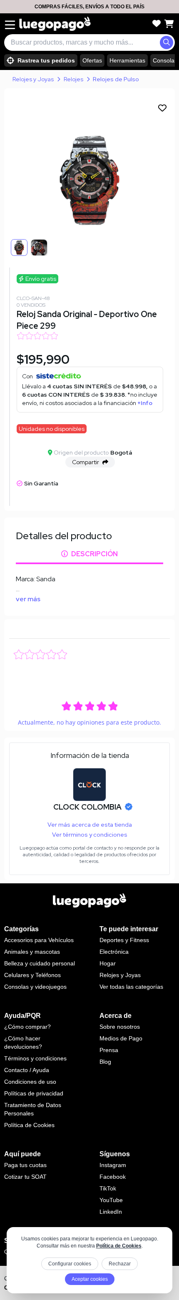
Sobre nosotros (119, 1026)
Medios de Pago (120, 1038)
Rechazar (120, 1264)
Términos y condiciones (35, 1058)
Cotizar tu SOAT (25, 1176)
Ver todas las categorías (131, 986)
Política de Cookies (119, 1246)
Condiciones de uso (30, 1081)
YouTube (111, 1200)
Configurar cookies (69, 1264)
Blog (105, 1061)
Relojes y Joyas (33, 79)
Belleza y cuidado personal (39, 963)
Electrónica (114, 951)
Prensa (108, 1050)
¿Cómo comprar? (27, 1026)
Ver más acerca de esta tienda (89, 824)
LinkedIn (110, 1211)
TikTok (107, 1188)
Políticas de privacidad (33, 1093)
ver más (28, 599)
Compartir (85, 462)
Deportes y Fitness (124, 940)
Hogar (107, 963)
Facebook (112, 1176)
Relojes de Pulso (116, 79)
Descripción (94, 554)
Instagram (112, 1165)
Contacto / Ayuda (26, 1070)
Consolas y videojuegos (35, 986)
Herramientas (127, 60)
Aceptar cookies (90, 1279)
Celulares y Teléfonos (32, 975)
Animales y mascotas (32, 951)
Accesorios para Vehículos (39, 940)
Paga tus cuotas (25, 1165)
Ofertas (92, 60)
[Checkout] (169, 24)
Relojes (73, 79)
